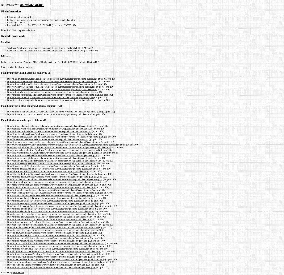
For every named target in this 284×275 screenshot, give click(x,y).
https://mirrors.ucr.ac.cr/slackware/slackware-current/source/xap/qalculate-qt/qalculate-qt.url (49, 114)
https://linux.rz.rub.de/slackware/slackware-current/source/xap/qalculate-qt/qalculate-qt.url (49, 166)
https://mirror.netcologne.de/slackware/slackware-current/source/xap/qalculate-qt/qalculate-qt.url (51, 163)
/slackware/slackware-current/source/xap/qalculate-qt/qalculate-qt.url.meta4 (42, 48)
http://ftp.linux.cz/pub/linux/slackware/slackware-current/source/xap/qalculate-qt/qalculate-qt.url (51, 187)
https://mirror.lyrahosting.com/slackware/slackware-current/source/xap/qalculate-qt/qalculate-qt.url (52, 246)
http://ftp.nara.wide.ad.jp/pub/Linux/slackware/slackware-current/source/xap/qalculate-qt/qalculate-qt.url (55, 259)
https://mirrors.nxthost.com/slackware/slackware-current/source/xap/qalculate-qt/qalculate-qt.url (51, 222)
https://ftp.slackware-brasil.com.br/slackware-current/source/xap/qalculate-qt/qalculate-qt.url (49, 128)
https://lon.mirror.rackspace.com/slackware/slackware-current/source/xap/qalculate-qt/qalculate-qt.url (53, 142)
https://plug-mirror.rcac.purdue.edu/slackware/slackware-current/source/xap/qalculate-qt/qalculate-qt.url (55, 78)
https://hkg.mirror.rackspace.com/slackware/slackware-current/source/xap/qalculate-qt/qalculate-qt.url (54, 251)
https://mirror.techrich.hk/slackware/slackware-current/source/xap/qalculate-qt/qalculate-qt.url (50, 84)
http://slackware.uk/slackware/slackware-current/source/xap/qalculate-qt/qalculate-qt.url (47, 139)
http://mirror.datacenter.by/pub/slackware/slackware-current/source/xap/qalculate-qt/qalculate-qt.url (53, 227)
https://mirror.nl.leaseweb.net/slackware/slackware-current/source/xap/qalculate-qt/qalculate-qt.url (52, 155)
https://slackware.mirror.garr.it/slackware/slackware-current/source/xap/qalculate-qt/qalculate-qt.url (52, 184)
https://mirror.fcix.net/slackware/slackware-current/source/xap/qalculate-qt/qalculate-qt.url (48, 92)
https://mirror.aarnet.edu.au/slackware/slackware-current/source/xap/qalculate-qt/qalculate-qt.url (51, 267)
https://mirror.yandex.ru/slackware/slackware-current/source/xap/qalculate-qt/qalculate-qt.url (49, 240)
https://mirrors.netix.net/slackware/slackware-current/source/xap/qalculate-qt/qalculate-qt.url (49, 216)
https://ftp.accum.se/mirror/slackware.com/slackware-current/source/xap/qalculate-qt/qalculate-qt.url (53, 192)
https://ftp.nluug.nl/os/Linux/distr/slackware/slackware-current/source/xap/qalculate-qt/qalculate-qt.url (54, 160)
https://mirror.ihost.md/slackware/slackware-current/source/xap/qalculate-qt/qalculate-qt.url (49, 235)
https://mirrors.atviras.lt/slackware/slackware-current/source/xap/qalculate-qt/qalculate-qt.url (49, 219)
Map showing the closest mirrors (16, 67)
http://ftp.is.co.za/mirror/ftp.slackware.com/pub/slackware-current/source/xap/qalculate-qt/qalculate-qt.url (55, 243)
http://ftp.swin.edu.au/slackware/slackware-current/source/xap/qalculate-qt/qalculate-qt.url (48, 264)
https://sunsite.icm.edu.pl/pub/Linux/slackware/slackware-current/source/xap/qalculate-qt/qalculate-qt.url (55, 206)
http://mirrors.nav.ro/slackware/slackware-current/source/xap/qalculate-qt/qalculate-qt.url (48, 171)
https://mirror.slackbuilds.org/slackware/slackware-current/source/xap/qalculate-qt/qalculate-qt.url (52, 81)
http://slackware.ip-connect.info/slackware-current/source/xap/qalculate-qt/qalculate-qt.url (48, 230)
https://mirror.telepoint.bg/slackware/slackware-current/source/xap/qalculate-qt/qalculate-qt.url (50, 211)
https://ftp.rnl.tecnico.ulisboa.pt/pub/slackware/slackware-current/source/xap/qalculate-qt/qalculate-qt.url (55, 136)
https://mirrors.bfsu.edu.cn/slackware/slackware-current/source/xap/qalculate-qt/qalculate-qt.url (51, 248)
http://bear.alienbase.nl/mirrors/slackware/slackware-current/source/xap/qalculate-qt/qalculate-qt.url (53, 150)
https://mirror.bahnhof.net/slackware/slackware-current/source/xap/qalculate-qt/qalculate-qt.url (50, 198)
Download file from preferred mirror (18, 30)
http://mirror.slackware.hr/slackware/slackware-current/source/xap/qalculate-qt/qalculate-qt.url (50, 182)
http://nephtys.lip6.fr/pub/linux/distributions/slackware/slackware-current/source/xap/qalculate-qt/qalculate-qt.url (59, 147)
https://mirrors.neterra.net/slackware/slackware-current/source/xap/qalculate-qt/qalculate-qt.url (50, 208)
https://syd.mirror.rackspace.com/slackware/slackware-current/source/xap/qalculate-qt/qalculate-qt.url (54, 262)
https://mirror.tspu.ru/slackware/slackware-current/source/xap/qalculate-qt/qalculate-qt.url (48, 238)
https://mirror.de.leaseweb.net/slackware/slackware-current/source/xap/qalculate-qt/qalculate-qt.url (52, 168)
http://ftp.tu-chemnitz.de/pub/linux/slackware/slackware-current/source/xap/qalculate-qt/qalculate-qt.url (54, 179)
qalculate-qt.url (32, 5)
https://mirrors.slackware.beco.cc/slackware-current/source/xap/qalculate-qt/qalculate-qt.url (49, 131)
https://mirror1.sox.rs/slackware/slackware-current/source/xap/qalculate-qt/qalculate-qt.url (48, 200)
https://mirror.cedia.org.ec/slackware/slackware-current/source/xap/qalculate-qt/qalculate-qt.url (50, 126)
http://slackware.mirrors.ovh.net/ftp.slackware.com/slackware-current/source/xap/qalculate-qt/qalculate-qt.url (57, 152)
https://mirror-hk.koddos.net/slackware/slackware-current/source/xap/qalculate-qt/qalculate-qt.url (52, 254)
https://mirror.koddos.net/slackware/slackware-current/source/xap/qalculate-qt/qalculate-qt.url (50, 158)
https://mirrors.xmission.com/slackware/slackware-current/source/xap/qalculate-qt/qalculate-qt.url (52, 89)
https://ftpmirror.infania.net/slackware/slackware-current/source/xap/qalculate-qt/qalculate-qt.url (51, 195)
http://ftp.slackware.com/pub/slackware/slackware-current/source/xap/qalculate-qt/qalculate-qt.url (52, 100)
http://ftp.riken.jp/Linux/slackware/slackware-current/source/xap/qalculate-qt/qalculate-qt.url (49, 256)
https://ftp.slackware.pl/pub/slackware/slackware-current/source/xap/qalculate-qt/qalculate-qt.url (51, 203)
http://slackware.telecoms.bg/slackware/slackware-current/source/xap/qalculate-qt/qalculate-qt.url (52, 214)
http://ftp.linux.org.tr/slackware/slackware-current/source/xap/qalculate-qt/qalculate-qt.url (48, 232)
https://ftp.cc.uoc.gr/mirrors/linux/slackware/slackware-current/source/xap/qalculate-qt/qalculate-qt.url (54, 224)
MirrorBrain (18, 272)
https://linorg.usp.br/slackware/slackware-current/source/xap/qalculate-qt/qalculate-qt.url (48, 134)
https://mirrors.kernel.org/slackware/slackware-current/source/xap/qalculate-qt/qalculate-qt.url (50, 97)
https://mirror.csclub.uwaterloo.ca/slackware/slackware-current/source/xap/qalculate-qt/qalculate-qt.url (54, 111)
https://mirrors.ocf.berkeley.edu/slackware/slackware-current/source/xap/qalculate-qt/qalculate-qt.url (53, 94)
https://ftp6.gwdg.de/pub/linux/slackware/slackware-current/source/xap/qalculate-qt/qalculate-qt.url (53, 174)
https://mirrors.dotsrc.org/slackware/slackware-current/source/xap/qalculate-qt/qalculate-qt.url (50, 176)
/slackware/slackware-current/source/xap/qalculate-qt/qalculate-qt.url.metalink (43, 50)
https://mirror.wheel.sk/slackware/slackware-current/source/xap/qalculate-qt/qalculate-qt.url (49, 190)
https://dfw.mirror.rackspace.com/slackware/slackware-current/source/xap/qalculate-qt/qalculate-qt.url (54, 86)
